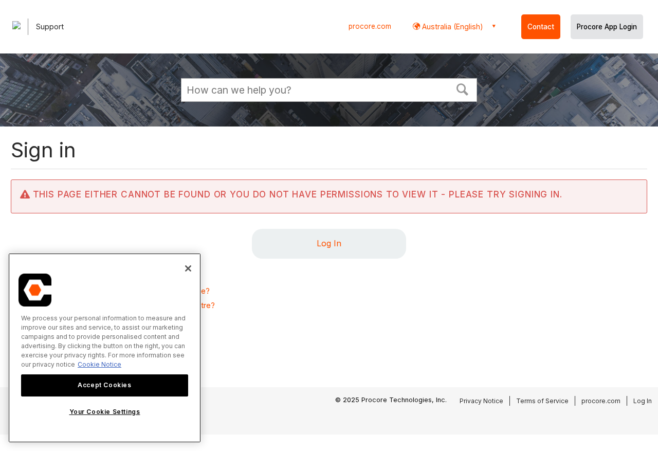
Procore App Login (607, 27)
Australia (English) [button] (451, 26)
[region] (104, 348)
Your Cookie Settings (104, 412)
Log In (329, 243)
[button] (462, 88)
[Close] (188, 268)
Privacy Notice (481, 401)
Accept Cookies (104, 385)
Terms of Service (542, 401)
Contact (540, 27)
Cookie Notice (99, 364)
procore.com (370, 26)
